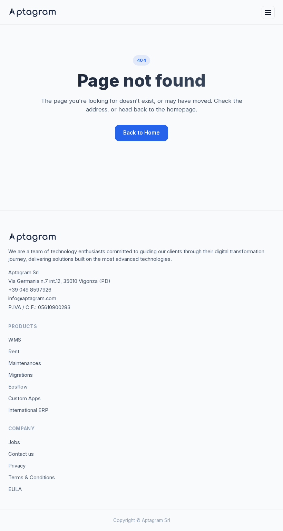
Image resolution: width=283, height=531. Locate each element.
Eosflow (18, 387)
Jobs (14, 442)
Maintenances (24, 363)
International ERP (28, 410)
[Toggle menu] (268, 12)
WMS (14, 340)
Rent (13, 351)
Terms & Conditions (31, 477)
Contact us (21, 454)
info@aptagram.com (32, 298)
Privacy (17, 466)
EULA (15, 489)
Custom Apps (24, 398)
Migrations (20, 375)
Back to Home (141, 132)
